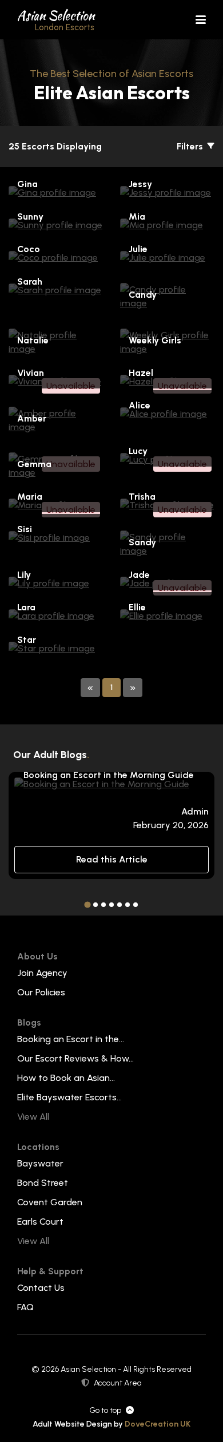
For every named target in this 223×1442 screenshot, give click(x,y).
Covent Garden (49, 1202)
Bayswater (40, 1163)
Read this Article (112, 859)
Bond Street (42, 1182)
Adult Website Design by (111, 1424)
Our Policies (41, 992)
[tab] (87, 905)
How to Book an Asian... (66, 1077)
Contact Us (41, 1287)
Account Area (118, 1383)
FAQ (25, 1307)
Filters (191, 146)
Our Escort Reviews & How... (75, 1058)
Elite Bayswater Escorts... (69, 1097)
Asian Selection (55, 19)
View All (33, 1116)
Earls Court (40, 1221)
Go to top (105, 1410)
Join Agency (42, 972)
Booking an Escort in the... (70, 1039)
